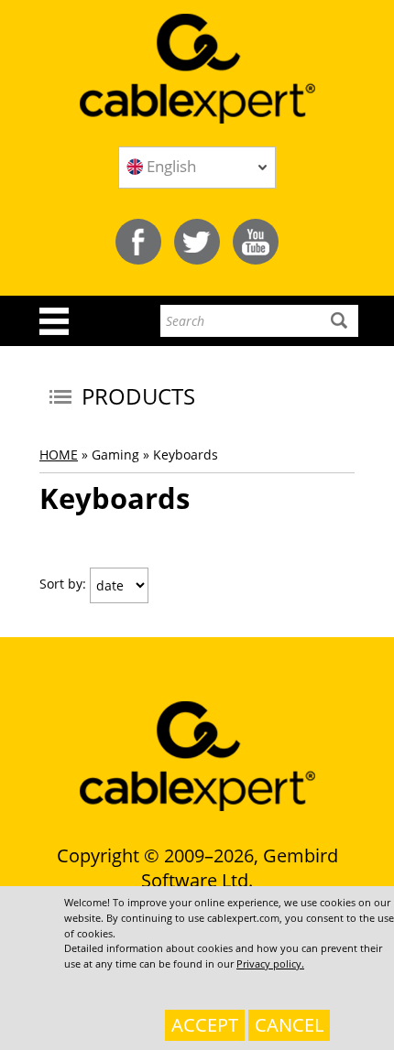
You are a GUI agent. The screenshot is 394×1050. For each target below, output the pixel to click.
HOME (58, 454)
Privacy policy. (270, 963)
